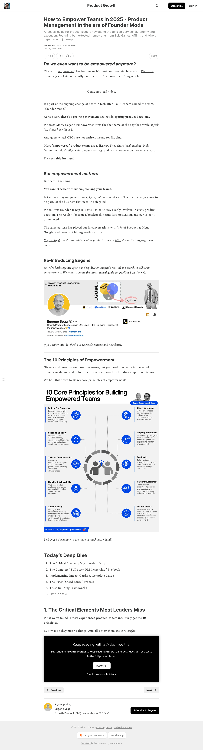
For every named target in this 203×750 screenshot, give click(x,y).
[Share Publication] (164, 6)
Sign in (193, 5)
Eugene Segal (69, 45)
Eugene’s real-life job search (117, 268)
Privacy (100, 727)
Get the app (117, 735)
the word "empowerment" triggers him (116, 76)
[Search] (157, 6)
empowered (66, 71)
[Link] (39, 64)
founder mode (54, 109)
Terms (109, 727)
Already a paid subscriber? (101, 674)
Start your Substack (93, 735)
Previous (56, 690)
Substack (86, 743)
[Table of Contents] (3, 375)
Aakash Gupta (51, 45)
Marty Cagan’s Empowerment (76, 125)
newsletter (115, 345)
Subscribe (177, 5)
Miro (118, 240)
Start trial (101, 666)
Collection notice (123, 727)
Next (149, 690)
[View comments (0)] (59, 56)
